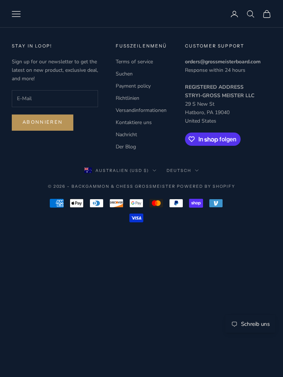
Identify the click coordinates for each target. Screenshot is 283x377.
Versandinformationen (141, 110)
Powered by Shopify (206, 186)
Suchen (124, 73)
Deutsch (179, 170)
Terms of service (134, 61)
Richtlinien (127, 98)
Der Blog (126, 146)
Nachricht (126, 134)
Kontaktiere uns (134, 122)
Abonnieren (42, 122)
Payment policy (133, 85)
